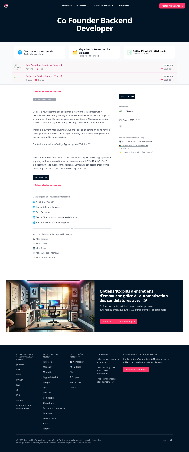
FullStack (47, 361)
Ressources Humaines (54, 408)
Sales (45, 423)
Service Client (49, 418)
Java (18, 385)
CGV (59, 440)
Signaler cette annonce (43, 99)
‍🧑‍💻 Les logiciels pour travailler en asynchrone (133, 146)
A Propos (74, 377)
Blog (72, 372)
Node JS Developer (45, 201)
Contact (73, 387)
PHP (18, 369)
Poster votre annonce (172, 5)
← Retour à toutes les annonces (47, 91)
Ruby (18, 374)
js (120, 126)
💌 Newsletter (77, 361)
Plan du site (75, 382)
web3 (99, 111)
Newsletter (124, 6)
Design (46, 382)
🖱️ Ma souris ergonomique (46, 252)
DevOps (47, 392)
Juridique (47, 413)
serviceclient (168, 65)
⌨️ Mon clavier (40, 243)
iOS (18, 395)
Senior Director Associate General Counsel (56, 217)
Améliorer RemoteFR (103, 6)
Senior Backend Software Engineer (53, 222)
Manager (47, 366)
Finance (47, 428)
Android (20, 400)
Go (17, 390)
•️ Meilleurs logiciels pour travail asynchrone (106, 370)
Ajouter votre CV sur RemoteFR (74, 6)
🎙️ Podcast (75, 366)
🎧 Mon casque (40, 239)
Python (19, 379)
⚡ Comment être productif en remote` (136, 152)
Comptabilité (49, 397)
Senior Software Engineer (48, 207)
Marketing (48, 372)
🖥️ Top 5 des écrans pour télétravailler (135, 141)
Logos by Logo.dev (92, 440)
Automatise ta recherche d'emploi (118, 321)
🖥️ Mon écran (39, 248)
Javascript (21, 364)
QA (44, 387)
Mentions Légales (72, 440)
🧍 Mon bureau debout (44, 257)
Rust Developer (43, 212)
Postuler (39, 177)
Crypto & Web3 (50, 377)
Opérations (48, 403)
